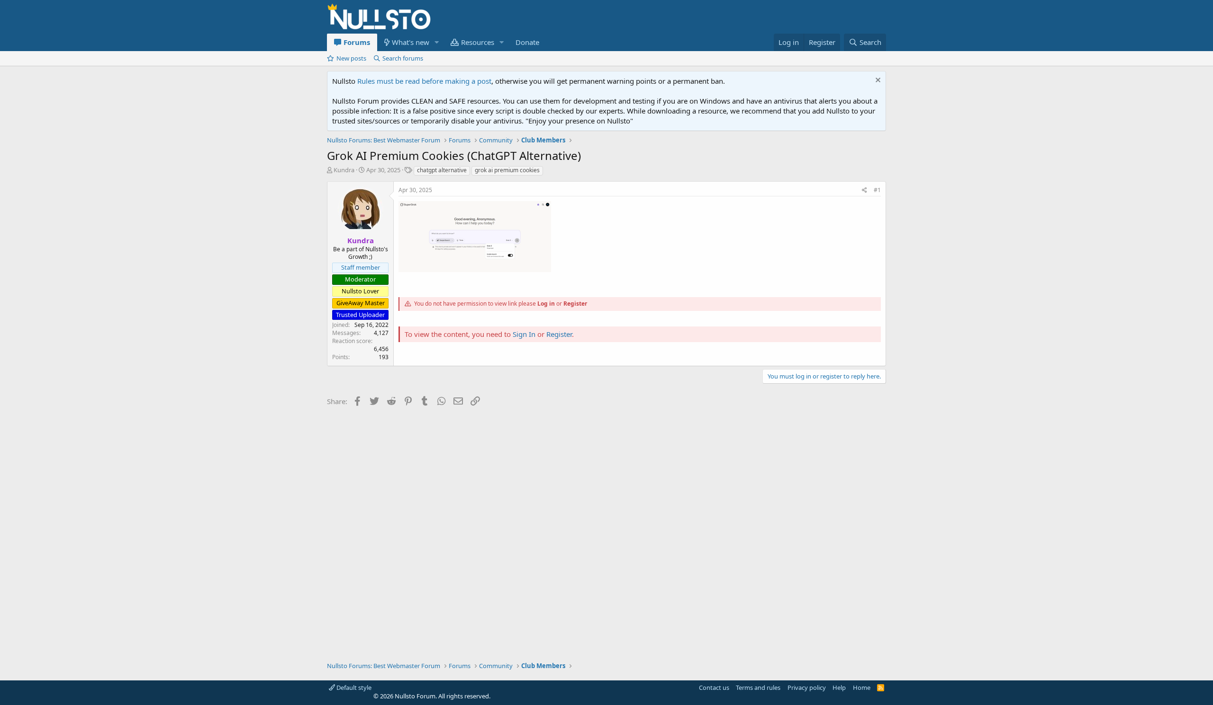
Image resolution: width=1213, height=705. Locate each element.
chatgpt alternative (442, 170)
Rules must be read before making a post (424, 81)
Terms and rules (758, 687)
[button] (437, 42)
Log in (546, 304)
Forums (357, 42)
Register (575, 304)
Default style (353, 687)
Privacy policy (807, 687)
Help (839, 687)
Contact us (714, 687)
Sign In (524, 334)
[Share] (864, 190)
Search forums (402, 58)
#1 (877, 190)
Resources (477, 42)
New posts (351, 58)
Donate (527, 42)
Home (861, 687)
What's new (410, 42)
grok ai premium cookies (507, 170)
